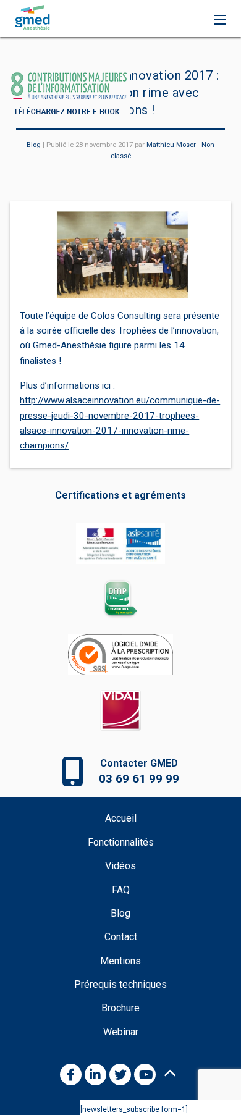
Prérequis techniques (120, 984)
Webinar (120, 1032)
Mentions (120, 961)
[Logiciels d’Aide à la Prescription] (120, 662)
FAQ (121, 890)
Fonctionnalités (121, 842)
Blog (34, 145)
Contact (120, 937)
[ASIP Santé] (120, 551)
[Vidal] (120, 718)
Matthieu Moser (171, 145)
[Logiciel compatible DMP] (120, 606)
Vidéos (120, 866)
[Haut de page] (170, 1072)
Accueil (121, 818)
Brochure (120, 1008)
